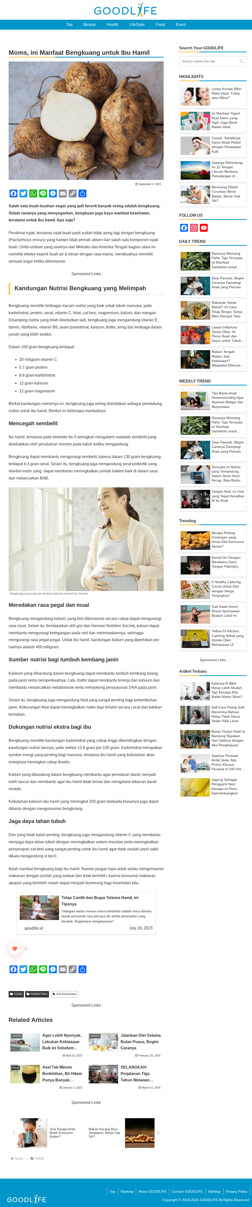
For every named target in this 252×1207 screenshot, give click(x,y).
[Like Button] (15, 949)
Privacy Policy (236, 1191)
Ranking (127, 1191)
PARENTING (39, 994)
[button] (241, 61)
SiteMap (214, 1191)
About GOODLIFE (153, 1191)
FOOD (18, 994)
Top (112, 1191)
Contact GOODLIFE (187, 1191)
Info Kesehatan (66, 994)
